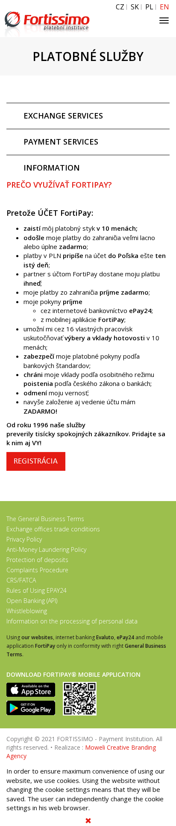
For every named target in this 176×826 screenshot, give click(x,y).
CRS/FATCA (21, 580)
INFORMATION (51, 167)
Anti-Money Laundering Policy (46, 549)
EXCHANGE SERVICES (63, 115)
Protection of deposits (37, 560)
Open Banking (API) (31, 601)
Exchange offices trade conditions (53, 529)
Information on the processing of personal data (72, 621)
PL (149, 7)
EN (164, 7)
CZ (120, 7)
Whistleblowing (26, 611)
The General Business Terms (45, 519)
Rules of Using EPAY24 (36, 590)
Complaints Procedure (37, 570)
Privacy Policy (24, 539)
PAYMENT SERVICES (60, 141)
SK (135, 7)
